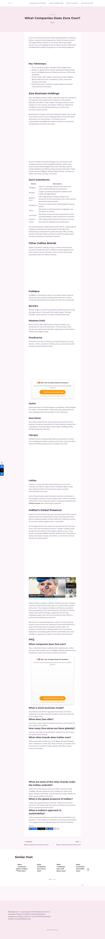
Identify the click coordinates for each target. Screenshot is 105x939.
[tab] (49, 879)
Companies (52, 14)
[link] (31, 579)
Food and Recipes (87, 3)
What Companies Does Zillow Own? (68, 843)
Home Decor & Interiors (38, 3)
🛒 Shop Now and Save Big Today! (52, 392)
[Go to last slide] (17, 869)
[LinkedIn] (2, 474)
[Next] (88, 869)
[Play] (71, 591)
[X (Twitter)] (2, 470)
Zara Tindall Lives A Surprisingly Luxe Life (45, 579)
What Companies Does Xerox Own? (36, 843)
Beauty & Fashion (72, 3)
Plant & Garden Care (56, 3)
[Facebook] (2, 466)
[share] (62, 578)
